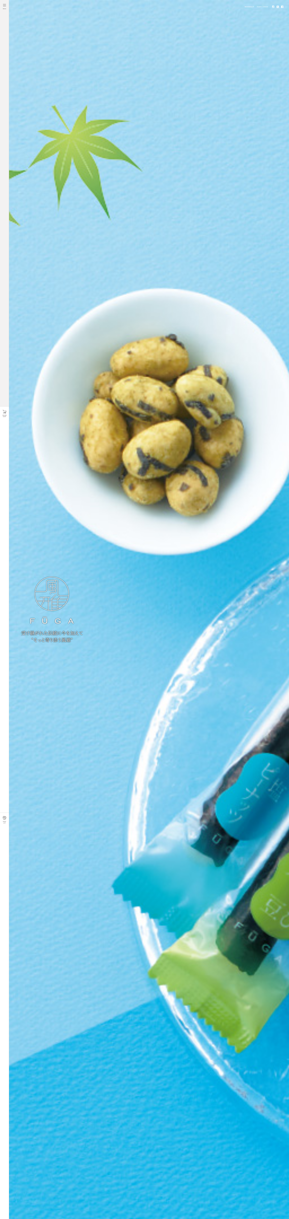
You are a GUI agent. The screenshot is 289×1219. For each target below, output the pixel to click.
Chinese (265, 7)
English (259, 7)
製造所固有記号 (249, 7)
